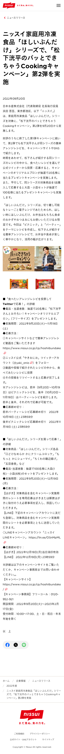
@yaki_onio (21, 362)
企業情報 (21, 680)
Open (58, 5)
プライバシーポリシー (40, 734)
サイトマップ (48, 739)
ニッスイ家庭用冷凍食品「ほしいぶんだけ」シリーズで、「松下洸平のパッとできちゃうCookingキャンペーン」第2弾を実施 (33, 694)
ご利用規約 (19, 734)
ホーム (6, 680)
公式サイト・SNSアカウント (23, 739)
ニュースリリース (16, 17)
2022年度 (11, 685)
